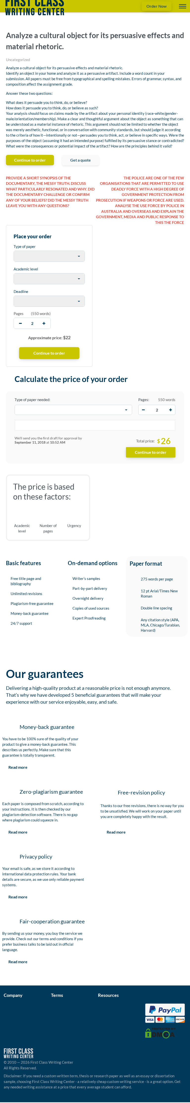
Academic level (26, 269)
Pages (19, 313)
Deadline (21, 291)
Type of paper (25, 246)
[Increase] (170, 410)
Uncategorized (18, 59)
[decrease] (20, 323)
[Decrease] (143, 410)
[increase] (44, 323)
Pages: (143, 399)
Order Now (156, 6)
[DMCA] (160, 1032)
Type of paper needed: (32, 399)
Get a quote (80, 160)
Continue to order (30, 160)
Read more (17, 767)
